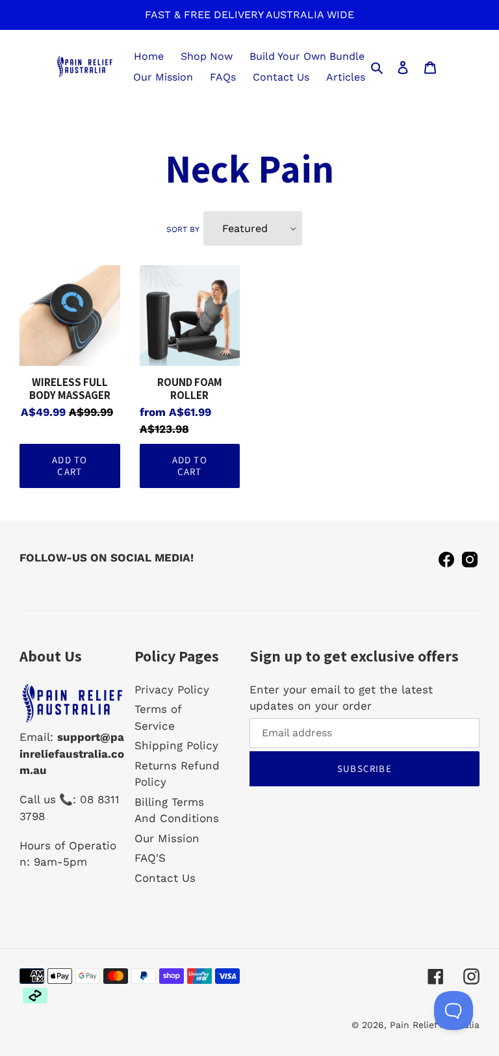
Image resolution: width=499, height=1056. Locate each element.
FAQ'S (150, 857)
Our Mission (166, 838)
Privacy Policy (171, 689)
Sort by (182, 229)
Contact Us (165, 877)
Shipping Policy (176, 745)
